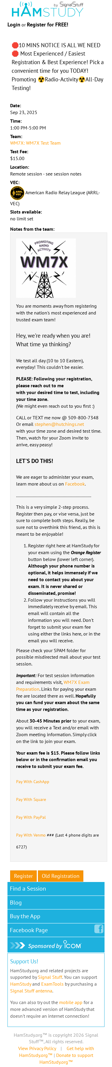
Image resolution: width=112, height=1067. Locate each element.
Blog (16, 902)
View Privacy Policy (37, 1048)
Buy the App (25, 916)
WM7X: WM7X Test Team (35, 143)
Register (23, 875)
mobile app (70, 1002)
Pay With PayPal (31, 817)
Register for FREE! (47, 24)
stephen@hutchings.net (59, 424)
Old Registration (60, 875)
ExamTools (52, 984)
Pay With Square (31, 799)
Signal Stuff (50, 977)
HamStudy (20, 984)
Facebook (75, 484)
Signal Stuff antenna (31, 991)
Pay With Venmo (31, 835)
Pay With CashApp (32, 781)
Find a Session (28, 888)
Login (13, 24)
